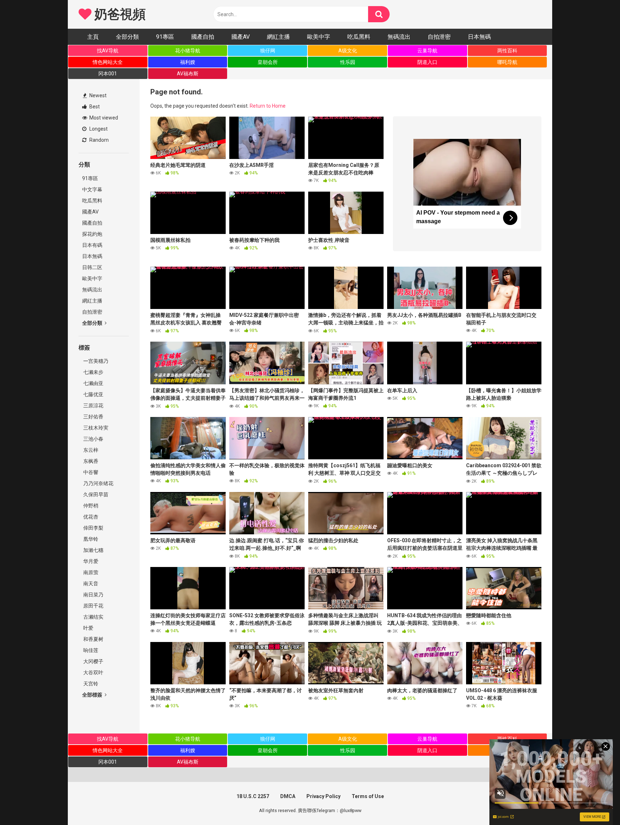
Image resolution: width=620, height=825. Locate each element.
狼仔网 (267, 50)
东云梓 (90, 450)
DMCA (287, 796)
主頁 (93, 36)
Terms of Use (368, 796)
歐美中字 (318, 36)
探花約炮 (92, 234)
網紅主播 (278, 36)
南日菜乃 (92, 594)
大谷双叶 (92, 672)
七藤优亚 (92, 394)
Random (98, 140)
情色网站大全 (108, 62)
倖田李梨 (92, 528)
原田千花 (92, 606)
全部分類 (127, 36)
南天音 (90, 583)
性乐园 (347, 62)
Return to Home (268, 106)
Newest (97, 95)
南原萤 (90, 572)
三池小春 (92, 439)
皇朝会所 (268, 62)
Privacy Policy (323, 796)
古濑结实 (92, 617)
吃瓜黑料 (358, 36)
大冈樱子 (92, 661)
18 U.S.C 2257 (252, 796)
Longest (98, 129)
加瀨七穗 (92, 550)
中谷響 (90, 472)
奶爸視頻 (118, 14)
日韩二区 (92, 267)
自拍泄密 (439, 36)
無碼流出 (399, 36)
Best (94, 106)
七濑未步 (92, 372)
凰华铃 (90, 539)
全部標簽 (92, 695)
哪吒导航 (507, 62)
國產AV (240, 36)
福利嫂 (187, 62)
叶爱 (87, 628)
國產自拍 (202, 36)
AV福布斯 (187, 73)
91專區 (165, 36)
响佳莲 (90, 650)
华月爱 (90, 561)
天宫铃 (90, 683)
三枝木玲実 (95, 428)
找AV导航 (107, 50)
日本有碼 (92, 245)
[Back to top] (596, 803)
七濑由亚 (92, 383)
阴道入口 (427, 62)
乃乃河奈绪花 (97, 483)
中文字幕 (92, 189)
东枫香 (90, 461)
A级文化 (347, 50)
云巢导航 (427, 50)
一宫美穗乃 (95, 361)
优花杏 (90, 517)
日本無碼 (479, 36)
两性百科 (507, 50)
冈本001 (107, 73)
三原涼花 (92, 405)
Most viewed (103, 118)
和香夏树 (92, 639)
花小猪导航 (187, 50)
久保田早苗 (95, 494)
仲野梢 (90, 505)
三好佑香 (92, 416)
